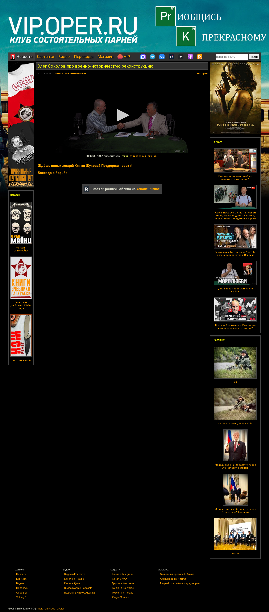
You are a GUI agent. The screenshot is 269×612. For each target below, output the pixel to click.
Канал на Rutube (74, 578)
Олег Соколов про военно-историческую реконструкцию (95, 66)
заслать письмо (45, 608)
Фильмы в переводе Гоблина (177, 574)
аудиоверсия (138, 156)
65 (235, 382)
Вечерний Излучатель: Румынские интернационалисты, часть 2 (235, 327)
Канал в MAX (119, 578)
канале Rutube (148, 189)
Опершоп (22, 592)
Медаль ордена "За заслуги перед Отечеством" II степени (235, 466)
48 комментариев (76, 73)
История (202, 73)
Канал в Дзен (72, 583)
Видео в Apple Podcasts (78, 588)
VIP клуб (21, 597)
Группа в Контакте (123, 583)
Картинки (45, 56)
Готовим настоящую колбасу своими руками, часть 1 (235, 177)
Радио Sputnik (120, 597)
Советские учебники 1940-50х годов (21, 305)
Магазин (105, 56)
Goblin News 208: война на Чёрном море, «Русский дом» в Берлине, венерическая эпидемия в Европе (235, 215)
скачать (152, 156)
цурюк (60, 608)
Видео (64, 56)
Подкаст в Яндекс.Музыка (79, 592)
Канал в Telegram (122, 574)
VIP (126, 56)
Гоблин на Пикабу (122, 592)
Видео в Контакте (74, 574)
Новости (24, 56)
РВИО (235, 553)
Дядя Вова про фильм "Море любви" (235, 290)
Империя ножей (21, 360)
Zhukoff (58, 73)
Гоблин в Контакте (123, 588)
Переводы (83, 56)
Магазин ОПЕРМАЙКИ (21, 249)
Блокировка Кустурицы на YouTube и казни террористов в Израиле (235, 253)
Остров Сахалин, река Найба (235, 423)
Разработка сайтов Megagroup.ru (180, 583)
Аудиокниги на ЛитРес (173, 578)
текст (125, 156)
